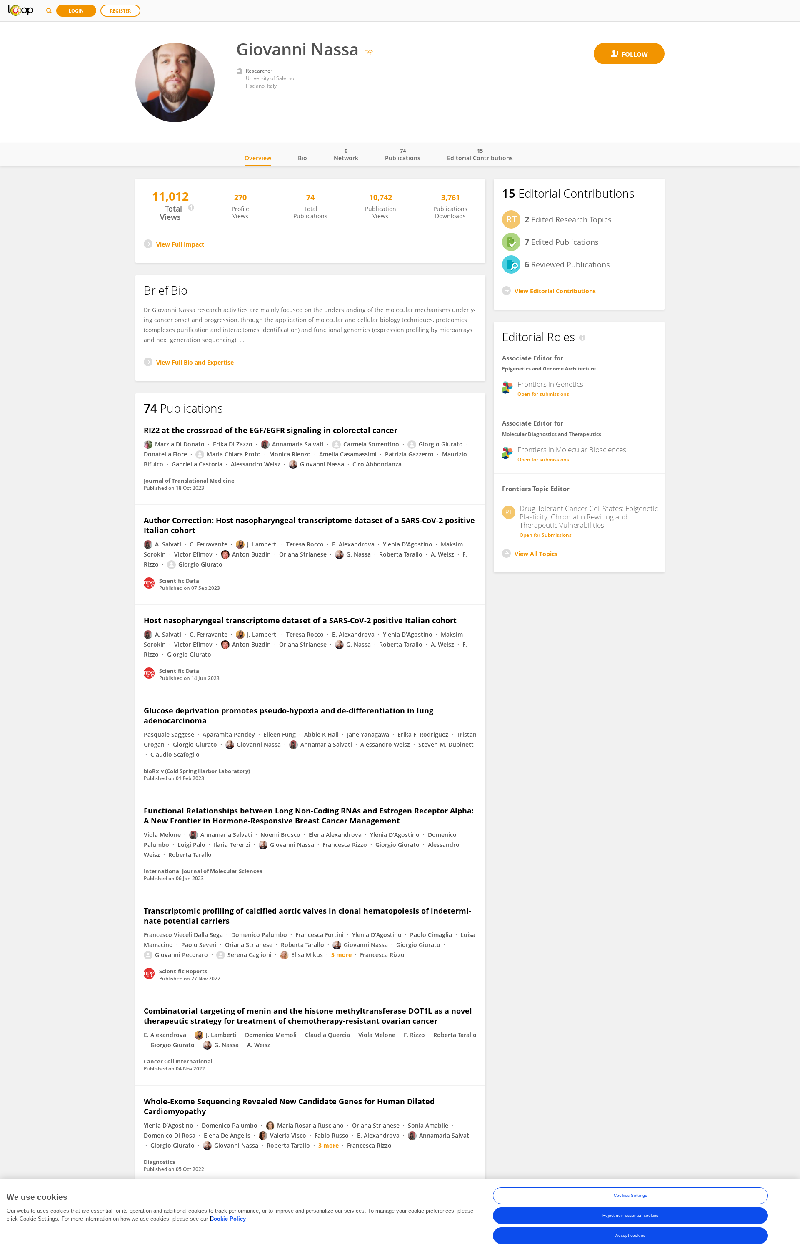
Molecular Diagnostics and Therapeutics (551, 434)
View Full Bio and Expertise (195, 362)
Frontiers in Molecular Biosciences (572, 450)
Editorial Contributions (480, 154)
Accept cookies (630, 1235)
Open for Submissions (546, 535)
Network (346, 154)
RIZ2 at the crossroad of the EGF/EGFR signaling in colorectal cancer (271, 430)
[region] (400, 1211)
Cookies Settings (630, 1195)
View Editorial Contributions (555, 291)
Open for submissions (543, 394)
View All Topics (536, 554)
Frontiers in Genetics (550, 384)
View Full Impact (180, 244)
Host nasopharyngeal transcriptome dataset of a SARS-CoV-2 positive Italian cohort (300, 620)
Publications (402, 154)
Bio (302, 158)
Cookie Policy (228, 1219)
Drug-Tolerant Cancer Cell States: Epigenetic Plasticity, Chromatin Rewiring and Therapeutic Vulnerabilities (589, 516)
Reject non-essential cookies (630, 1215)
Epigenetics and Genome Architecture (549, 368)
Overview (258, 158)
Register (120, 11)
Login (76, 11)
